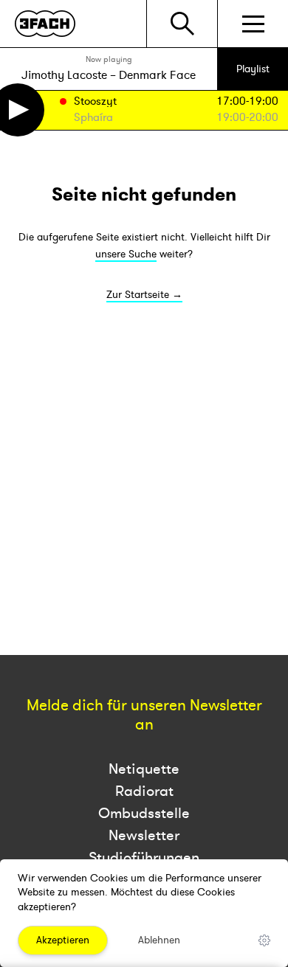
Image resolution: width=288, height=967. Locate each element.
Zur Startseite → (144, 295)
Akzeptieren (62, 940)
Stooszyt (95, 102)
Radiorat (144, 791)
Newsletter (144, 835)
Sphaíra (93, 118)
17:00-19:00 (247, 101)
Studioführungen (144, 857)
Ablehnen (159, 940)
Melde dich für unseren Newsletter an (144, 715)
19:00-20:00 (247, 118)
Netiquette (144, 769)
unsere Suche (126, 254)
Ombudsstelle (144, 813)
